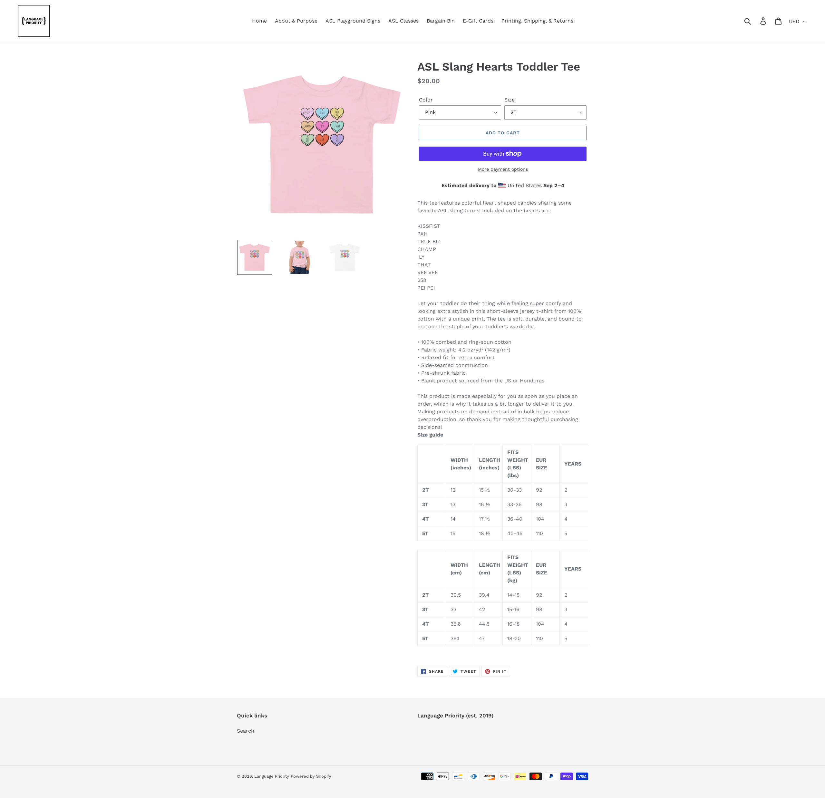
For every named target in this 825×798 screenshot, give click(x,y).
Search (245, 731)
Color (426, 100)
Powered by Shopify (311, 776)
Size (509, 100)
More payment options (503, 169)
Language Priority (271, 776)
